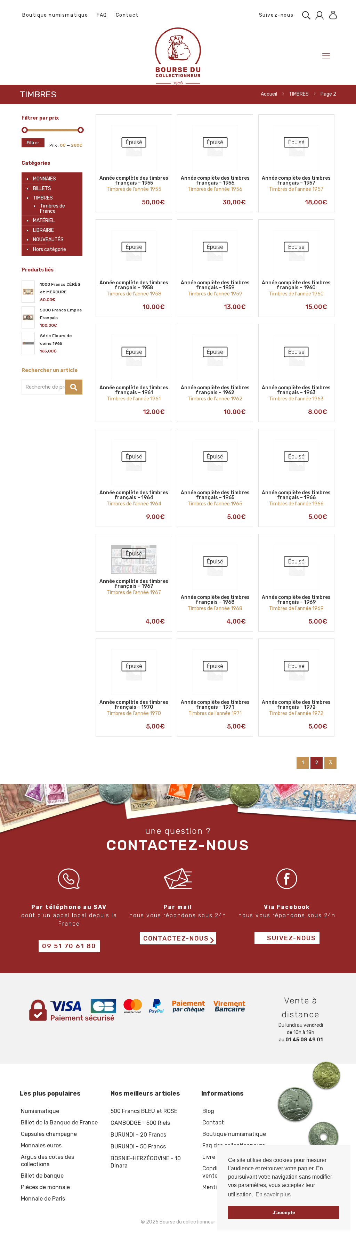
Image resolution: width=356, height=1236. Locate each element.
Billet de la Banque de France (59, 1122)
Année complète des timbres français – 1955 (133, 180)
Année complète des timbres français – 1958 (133, 285)
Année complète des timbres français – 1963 (296, 390)
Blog (208, 1111)
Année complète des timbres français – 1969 (296, 599)
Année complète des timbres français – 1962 (215, 390)
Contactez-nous (176, 938)
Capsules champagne (49, 1134)
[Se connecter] (318, 15)
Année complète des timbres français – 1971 (215, 704)
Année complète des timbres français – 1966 (296, 495)
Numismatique (40, 1111)
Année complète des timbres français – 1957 (296, 180)
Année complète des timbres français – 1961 (133, 390)
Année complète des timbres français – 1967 (133, 583)
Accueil (269, 94)
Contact (127, 15)
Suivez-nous (275, 15)
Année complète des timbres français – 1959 (215, 285)
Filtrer (33, 142)
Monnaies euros (41, 1145)
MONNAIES (44, 179)
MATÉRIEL (44, 220)
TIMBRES (299, 94)
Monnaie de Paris (43, 1198)
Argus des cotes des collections (47, 1161)
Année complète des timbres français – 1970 (133, 704)
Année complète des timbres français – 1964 (133, 495)
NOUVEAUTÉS (48, 240)
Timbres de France (52, 208)
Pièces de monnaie (45, 1187)
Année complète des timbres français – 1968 (215, 599)
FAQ (102, 15)
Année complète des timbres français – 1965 (215, 495)
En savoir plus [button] (273, 1194)
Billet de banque (42, 1175)
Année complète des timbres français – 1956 (215, 180)
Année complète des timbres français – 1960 (296, 285)
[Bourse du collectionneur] (178, 55)
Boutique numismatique (55, 15)
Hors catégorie (49, 249)
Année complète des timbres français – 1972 (296, 704)
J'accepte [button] (284, 1212)
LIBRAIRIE (43, 230)
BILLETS (42, 189)
